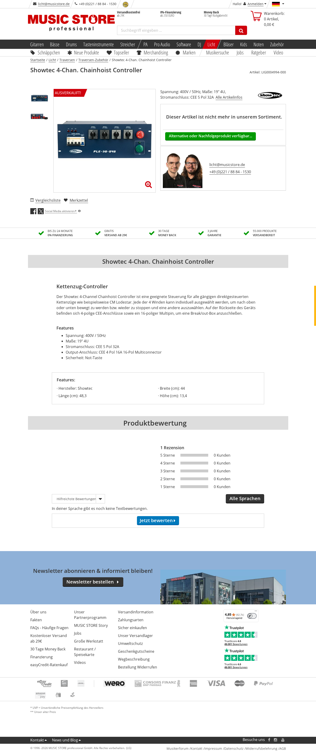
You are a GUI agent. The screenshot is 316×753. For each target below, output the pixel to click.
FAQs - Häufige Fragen (49, 627)
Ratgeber (258, 52)
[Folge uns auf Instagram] (275, 739)
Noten (259, 44)
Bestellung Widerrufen (137, 667)
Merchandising (156, 52)
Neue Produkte (86, 52)
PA (145, 44)
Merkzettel (79, 200)
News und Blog (65, 740)
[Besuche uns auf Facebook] (269, 739)
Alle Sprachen (244, 498)
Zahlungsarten (130, 619)
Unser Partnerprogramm (90, 614)
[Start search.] (241, 30)
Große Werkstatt (88, 641)
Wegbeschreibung (134, 659)
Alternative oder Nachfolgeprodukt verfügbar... (210, 135)
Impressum (213, 748)
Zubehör (277, 44)
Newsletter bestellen (90, 582)
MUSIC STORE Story (91, 625)
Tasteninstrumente (98, 44)
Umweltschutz (130, 643)
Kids (243, 44)
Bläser (228, 44)
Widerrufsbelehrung (261, 748)
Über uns (38, 612)
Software (184, 44)
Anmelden (255, 4)
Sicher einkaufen (132, 627)
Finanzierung (41, 656)
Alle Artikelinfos (229, 97)
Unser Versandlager (135, 635)
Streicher (127, 44)
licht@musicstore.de (54, 4)
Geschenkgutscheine (136, 651)
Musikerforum (178, 748)
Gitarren (36, 44)
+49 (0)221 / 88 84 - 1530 (230, 171)
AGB (282, 748)
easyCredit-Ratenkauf (49, 664)
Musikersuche (217, 52)
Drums (71, 44)
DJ (199, 44)
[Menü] (256, 612)
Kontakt (37, 740)
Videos (80, 662)
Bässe (54, 44)
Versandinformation (135, 612)
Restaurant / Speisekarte (85, 651)
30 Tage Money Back (47, 649)
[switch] (252, 616)
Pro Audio (162, 44)
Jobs (240, 52)
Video (278, 52)
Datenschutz (234, 748)
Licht (211, 44)
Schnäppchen (49, 52)
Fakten (36, 619)
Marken (189, 52)
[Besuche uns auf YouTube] (283, 739)
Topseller (121, 52)
